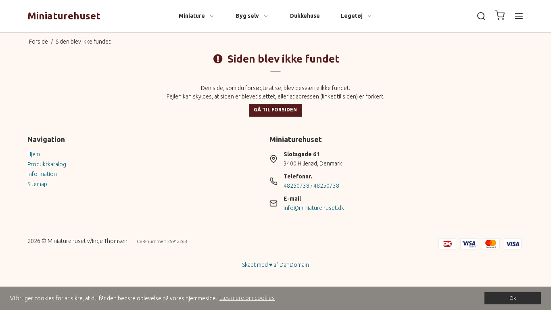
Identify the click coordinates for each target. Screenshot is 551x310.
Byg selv (247, 16)
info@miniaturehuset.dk (314, 208)
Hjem (33, 154)
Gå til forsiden (275, 109)
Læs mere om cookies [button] (247, 298)
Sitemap (37, 184)
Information (42, 174)
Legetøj (352, 16)
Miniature (192, 16)
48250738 (296, 185)
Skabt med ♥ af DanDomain (275, 265)
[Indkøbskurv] (500, 16)
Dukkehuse (305, 16)
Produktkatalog (46, 164)
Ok (512, 298)
